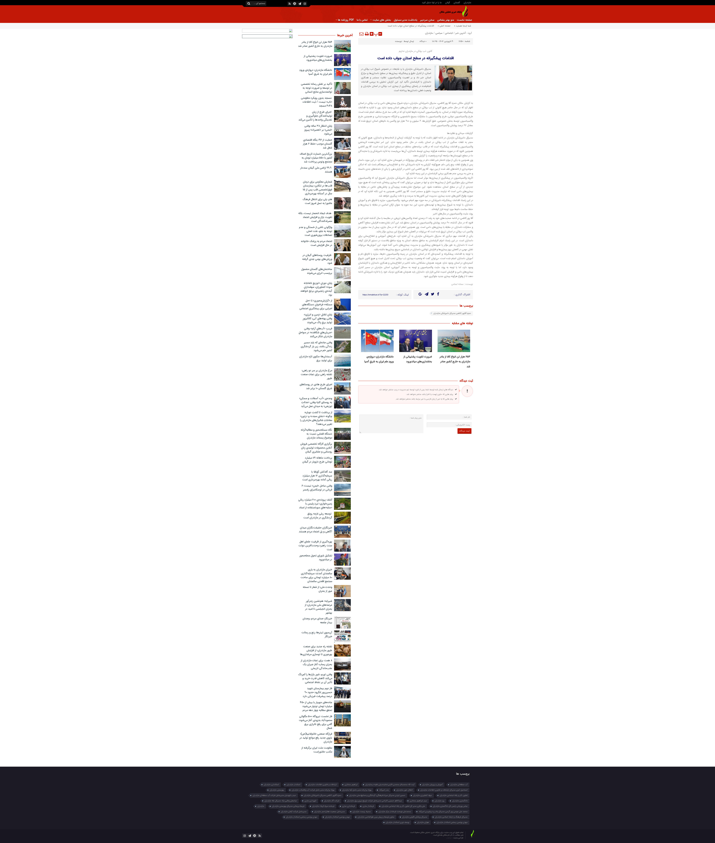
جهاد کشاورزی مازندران (422, 795)
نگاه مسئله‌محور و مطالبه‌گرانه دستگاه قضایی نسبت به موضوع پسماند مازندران (316, 434)
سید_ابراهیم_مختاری (418, 800)
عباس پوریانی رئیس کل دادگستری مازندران (450, 806)
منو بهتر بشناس (445, 20)
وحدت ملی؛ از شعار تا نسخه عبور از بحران (317, 589)
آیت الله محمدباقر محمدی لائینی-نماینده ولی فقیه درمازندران (389, 784)
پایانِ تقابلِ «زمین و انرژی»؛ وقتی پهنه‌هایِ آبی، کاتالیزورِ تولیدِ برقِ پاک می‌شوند (317, 318)
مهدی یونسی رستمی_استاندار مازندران (301, 817)
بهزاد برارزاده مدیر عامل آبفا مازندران (356, 790)
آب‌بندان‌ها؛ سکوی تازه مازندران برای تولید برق (315, 358)
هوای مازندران (423, 822)
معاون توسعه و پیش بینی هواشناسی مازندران (376, 817)
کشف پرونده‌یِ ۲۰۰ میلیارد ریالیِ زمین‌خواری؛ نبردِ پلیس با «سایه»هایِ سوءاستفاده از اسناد (315, 504)
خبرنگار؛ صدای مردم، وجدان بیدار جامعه (317, 621)
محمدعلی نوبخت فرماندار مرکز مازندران (395, 811)
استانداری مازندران (271, 784)
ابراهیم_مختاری (351, 784)
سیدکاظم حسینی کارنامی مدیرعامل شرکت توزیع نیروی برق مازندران (374, 800)
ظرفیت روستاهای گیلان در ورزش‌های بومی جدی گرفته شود (317, 259)
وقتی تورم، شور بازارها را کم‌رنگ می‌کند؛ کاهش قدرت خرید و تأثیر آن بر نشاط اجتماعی (315, 678)
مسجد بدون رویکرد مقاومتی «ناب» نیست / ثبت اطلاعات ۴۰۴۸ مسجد (316, 102)
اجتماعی (449, 33)
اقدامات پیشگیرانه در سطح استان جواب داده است (415, 58)
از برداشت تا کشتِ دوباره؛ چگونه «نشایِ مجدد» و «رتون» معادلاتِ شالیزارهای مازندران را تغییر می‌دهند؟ (316, 418)
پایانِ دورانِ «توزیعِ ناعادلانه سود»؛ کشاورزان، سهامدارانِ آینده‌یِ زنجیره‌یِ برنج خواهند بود (316, 289)
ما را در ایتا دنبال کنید (431, 2)
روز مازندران (439, 800)
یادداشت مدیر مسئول (405, 20)
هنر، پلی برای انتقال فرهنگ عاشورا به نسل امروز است (317, 201)
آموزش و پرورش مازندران (432, 784)
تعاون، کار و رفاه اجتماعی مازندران (454, 795)
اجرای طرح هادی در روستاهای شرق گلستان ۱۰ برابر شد (316, 386)
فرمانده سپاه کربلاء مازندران (323, 806)
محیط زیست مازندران (362, 811)
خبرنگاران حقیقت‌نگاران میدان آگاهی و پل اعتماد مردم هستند (315, 530)
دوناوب (449, 837)
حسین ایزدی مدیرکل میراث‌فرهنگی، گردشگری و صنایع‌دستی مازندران (377, 795)
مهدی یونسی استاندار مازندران (337, 817)
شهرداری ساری (310, 800)
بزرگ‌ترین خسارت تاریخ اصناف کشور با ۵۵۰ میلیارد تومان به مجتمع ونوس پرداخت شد (316, 158)
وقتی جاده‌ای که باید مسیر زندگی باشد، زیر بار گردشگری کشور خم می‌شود (316, 346)
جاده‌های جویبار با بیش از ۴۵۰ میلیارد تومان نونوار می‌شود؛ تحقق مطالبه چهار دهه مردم (316, 706)
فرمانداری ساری (348, 806)
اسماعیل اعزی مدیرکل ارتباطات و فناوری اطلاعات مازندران (444, 790)
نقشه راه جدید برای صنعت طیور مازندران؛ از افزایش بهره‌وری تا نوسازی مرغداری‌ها (316, 650)
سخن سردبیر (427, 20)
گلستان (457, 2)
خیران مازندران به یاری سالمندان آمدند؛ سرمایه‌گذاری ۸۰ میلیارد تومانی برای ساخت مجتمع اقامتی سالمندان (316, 575)
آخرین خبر (460, 33)
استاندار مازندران (293, 784)
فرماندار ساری (368, 806)
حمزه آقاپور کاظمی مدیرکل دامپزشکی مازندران (452, 313)
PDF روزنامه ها (346, 20)
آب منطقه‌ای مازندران (459, 784)
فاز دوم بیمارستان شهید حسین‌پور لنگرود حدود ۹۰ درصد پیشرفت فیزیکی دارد (317, 692)
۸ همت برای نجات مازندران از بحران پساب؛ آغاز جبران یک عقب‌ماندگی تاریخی (316, 664)
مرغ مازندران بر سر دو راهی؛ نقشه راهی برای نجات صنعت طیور (316, 374)
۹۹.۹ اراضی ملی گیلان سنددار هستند (316, 170)
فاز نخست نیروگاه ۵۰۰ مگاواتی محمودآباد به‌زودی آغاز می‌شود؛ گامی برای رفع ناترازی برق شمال (315, 722)
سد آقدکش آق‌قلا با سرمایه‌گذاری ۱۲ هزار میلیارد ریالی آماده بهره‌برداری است (317, 476)
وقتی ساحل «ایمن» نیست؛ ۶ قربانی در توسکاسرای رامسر (317, 488)
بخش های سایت (382, 20)
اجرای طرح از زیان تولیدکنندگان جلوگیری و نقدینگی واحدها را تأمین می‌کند (315, 116)
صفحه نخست (464, 20)
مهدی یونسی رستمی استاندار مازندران (452, 822)
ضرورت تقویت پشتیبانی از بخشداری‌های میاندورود (318, 58)
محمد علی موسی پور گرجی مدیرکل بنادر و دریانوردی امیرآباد (443, 811)
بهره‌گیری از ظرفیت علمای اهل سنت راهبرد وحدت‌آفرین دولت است (315, 546)
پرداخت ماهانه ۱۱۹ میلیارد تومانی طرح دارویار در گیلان (317, 460)
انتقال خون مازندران (404, 790)
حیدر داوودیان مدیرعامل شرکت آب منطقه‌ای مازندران (274, 795)
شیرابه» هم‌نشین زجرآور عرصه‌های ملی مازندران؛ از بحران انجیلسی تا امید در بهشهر (318, 607)
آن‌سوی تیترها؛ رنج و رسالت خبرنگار (316, 634)
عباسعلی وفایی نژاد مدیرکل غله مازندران (281, 800)
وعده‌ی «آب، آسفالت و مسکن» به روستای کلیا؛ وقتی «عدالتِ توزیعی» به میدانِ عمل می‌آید (315, 402)
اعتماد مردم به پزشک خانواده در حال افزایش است (316, 243)
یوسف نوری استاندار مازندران (397, 822)
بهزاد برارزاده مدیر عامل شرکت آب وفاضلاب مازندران (313, 790)
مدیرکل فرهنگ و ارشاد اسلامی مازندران (451, 817)
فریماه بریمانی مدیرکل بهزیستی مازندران (288, 806)
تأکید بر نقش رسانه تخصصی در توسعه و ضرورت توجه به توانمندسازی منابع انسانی (316, 88)
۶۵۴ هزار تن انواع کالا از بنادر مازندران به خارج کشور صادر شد (455, 362)
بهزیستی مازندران (277, 790)
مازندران (467, 2)
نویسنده (398, 41)
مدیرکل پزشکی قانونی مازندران (414, 817)
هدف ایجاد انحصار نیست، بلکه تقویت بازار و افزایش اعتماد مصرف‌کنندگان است (315, 217)
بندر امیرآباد (384, 790)
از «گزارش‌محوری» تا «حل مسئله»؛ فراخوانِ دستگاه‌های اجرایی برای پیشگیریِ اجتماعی (315, 304)
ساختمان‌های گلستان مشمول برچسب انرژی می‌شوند (316, 271)
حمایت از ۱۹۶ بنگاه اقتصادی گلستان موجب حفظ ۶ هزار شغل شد (317, 144)
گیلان (447, 2)
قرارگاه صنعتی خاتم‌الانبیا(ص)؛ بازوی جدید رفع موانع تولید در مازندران (316, 738)
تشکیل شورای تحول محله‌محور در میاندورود (315, 558)
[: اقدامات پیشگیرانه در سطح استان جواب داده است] (361, 34)
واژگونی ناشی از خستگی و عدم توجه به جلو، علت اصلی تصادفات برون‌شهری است (315, 231)
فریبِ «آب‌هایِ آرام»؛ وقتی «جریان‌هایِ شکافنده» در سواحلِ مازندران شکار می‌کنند (315, 332)
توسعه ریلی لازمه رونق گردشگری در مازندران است (317, 516)
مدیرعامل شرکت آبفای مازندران (293, 811)
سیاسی (438, 33)
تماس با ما (362, 20)
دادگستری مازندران (460, 800)
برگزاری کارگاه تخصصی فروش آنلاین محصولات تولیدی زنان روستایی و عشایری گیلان (316, 448)
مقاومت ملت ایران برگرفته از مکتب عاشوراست (316, 750)
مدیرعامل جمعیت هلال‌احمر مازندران (329, 811)
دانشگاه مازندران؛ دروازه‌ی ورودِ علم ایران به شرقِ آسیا (315, 72)
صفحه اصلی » (444, 26)
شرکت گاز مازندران (331, 800)
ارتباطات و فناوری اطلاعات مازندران (322, 784)
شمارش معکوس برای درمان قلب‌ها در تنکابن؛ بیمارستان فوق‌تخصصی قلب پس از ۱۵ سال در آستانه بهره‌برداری (317, 188)
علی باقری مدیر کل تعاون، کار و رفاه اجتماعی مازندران (403, 806)
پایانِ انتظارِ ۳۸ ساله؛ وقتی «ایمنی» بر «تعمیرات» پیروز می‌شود (318, 130)
